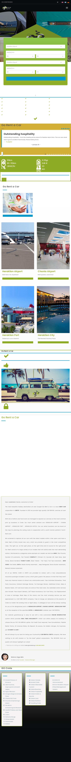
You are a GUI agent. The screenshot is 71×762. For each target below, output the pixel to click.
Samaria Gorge (10, 717)
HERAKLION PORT (17, 526)
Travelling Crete (35, 703)
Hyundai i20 (50, 557)
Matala (7, 724)
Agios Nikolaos (10, 691)
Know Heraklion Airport (60, 685)
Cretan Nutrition (35, 701)
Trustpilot (9, 142)
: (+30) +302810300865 (35, 753)
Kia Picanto (62, 553)
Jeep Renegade (44, 564)
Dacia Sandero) (15, 561)
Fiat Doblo (13, 564)
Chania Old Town (10, 698)
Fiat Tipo (44, 561)
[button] (45, 154)
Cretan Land (34, 698)
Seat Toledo (35, 561)
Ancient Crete (34, 682)
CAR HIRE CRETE (22, 599)
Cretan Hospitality (36, 691)
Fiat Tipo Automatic (54, 561)
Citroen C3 (41, 557)
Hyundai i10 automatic (12, 557)
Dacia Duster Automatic (57, 564)
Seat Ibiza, (58, 557)
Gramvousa (9, 721)
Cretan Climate (35, 680)
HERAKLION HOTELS (31, 526)
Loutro (7, 714)
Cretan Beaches (35, 689)
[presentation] (3, 451)
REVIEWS (56, 638)
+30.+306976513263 (6, 2)
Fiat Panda (25, 557)
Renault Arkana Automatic (13, 568)
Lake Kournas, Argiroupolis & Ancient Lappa (12, 687)
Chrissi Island (9, 719)
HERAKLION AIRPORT (52, 522)
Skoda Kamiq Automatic (29, 564)
